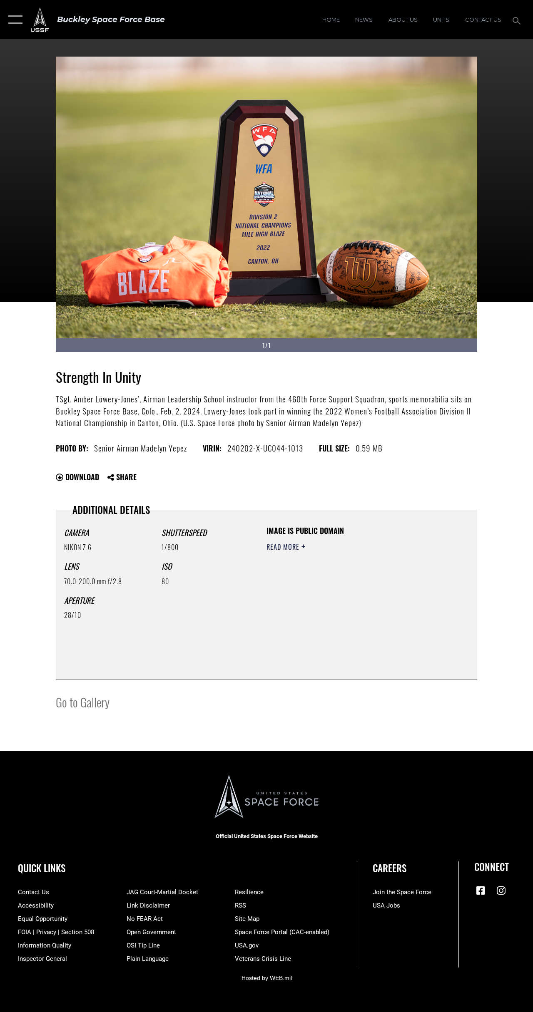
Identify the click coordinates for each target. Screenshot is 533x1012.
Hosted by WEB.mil (267, 978)
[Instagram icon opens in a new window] (501, 890)
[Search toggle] (518, 20)
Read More (283, 547)
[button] (13, 20)
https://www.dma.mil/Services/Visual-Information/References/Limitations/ (341, 617)
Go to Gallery (83, 702)
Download (81, 476)
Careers (389, 868)
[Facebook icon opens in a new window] (480, 890)
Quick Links (41, 868)
